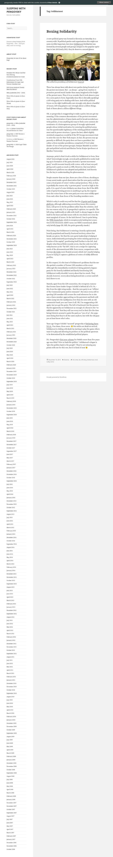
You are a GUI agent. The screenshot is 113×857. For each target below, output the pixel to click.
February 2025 (11, 209)
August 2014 (10, 547)
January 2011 (11, 680)
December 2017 (11, 441)
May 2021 (10, 322)
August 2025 (10, 192)
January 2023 (11, 269)
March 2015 (10, 527)
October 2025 (11, 189)
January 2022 (11, 305)
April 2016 (10, 494)
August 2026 (10, 159)
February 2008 (11, 796)
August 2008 (10, 776)
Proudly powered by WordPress (56, 377)
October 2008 (11, 770)
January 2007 (11, 839)
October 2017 (11, 448)
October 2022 (11, 279)
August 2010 (10, 697)
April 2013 (10, 597)
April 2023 (10, 259)
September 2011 (12, 654)
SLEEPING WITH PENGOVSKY (16, 10)
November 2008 (12, 766)
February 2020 (11, 365)
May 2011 (10, 667)
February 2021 (11, 332)
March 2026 (10, 172)
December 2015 (11, 501)
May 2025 (10, 202)
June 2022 (10, 289)
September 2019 (12, 381)
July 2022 (10, 285)
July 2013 (10, 590)
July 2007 (10, 819)
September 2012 (12, 614)
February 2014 (11, 567)
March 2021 (10, 328)
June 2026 (10, 166)
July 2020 (10, 348)
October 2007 (11, 809)
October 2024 (11, 219)
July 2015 (10, 517)
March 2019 (10, 398)
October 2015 (11, 507)
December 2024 (11, 216)
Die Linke (75, 360)
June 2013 (10, 594)
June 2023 (10, 252)
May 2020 (10, 355)
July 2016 (10, 484)
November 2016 (12, 474)
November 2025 (12, 186)
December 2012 (11, 610)
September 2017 (12, 451)
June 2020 (10, 351)
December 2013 (11, 574)
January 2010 (11, 720)
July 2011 (10, 660)
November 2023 (12, 239)
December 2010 (11, 683)
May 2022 (10, 292)
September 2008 (12, 773)
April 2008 (10, 789)
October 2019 (11, 378)
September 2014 (12, 544)
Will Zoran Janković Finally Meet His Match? (15, 88)
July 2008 (10, 779)
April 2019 (10, 395)
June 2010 (10, 703)
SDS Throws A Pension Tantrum (15, 135)
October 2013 (11, 580)
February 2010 (11, 717)
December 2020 (11, 338)
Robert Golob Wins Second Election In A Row (15, 130)
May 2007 (10, 826)
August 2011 (10, 657)
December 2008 (11, 763)
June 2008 (10, 783)
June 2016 (10, 488)
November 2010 (12, 687)
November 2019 (12, 375)
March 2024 (10, 232)
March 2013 (10, 600)
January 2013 (11, 607)
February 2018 (11, 435)
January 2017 (11, 468)
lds (80, 360)
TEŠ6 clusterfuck (56, 220)
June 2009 (10, 743)
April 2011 (10, 670)
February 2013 (11, 604)
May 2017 (10, 458)
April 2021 (10, 325)
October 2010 (11, 690)
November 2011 (12, 647)
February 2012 (11, 637)
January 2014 (11, 570)
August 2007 (10, 816)
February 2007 (11, 836)
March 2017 (10, 461)
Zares (52, 362)
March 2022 (10, 298)
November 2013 (12, 577)
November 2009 (12, 726)
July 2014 (10, 551)
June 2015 (10, 521)
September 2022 (12, 282)
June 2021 (10, 318)
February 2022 (11, 302)
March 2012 (10, 634)
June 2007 (10, 823)
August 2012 (10, 617)
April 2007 (10, 829)
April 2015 (10, 524)
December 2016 (11, 471)
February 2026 (11, 176)
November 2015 (12, 504)
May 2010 (10, 707)
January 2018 (11, 438)
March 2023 (10, 262)
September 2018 (12, 415)
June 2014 (10, 554)
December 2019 (11, 371)
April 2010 (10, 710)
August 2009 (10, 736)
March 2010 (10, 713)
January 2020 (11, 368)
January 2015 (11, 534)
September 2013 (12, 584)
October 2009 (11, 730)
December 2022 (11, 272)
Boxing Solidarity (62, 31)
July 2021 (10, 315)
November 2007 (12, 806)
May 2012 (10, 627)
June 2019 (10, 388)
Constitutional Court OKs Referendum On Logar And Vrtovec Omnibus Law (15, 82)
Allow (104, 2)
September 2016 (12, 481)
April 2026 (10, 169)
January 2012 (11, 640)
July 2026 (10, 162)
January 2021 (11, 335)
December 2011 (11, 644)
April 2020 (10, 358)
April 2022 (10, 295)
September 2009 (12, 733)
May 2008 (10, 786)
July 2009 (10, 740)
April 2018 (10, 428)
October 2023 (11, 242)
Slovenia (66, 360)
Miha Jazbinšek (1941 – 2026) (16, 93)
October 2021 (11, 312)
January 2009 (11, 760)
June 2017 (10, 454)
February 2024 (11, 235)
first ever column (67, 339)
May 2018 (10, 425)
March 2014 (10, 564)
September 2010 (12, 693)
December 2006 (11, 843)
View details (52, 2)
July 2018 (10, 418)
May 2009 (10, 746)
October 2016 (11, 478)
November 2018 (12, 408)
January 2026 (11, 179)
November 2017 (12, 444)
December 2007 (11, 803)
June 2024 (10, 226)
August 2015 (10, 514)
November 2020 (12, 342)
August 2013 (10, 587)
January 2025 (11, 212)
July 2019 (10, 385)
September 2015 (12, 511)
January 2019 (11, 405)
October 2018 (11, 411)
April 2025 (10, 206)
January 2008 (11, 799)
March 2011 (10, 673)
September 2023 (12, 245)
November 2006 (12, 846)
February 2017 (11, 464)
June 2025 (10, 199)
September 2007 (12, 813)
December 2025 (11, 182)
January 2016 (11, 498)
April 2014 (10, 561)
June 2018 (10, 421)
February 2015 (11, 531)
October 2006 (11, 849)
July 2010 (10, 700)
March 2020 (10, 361)
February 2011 (11, 677)
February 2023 (11, 265)
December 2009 (11, 723)
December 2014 (11, 537)
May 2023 (10, 255)
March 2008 (10, 793)
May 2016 (10, 491)
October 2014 (11, 541)
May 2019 (10, 391)
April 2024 (10, 229)
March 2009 (10, 753)
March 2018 (10, 431)
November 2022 (12, 275)
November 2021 (12, 308)
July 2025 (10, 196)
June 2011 (10, 663)
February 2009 (11, 756)
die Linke (57, 252)
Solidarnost (78, 44)
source (80, 82)
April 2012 (10, 630)
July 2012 (10, 620)
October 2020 (11, 345)
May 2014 (10, 557)
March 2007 (10, 833)
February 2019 (11, 401)
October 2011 (11, 650)
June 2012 (10, 624)
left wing (83, 360)
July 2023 (10, 249)
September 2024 (12, 222)
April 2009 (10, 750)
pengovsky (10, 123)
